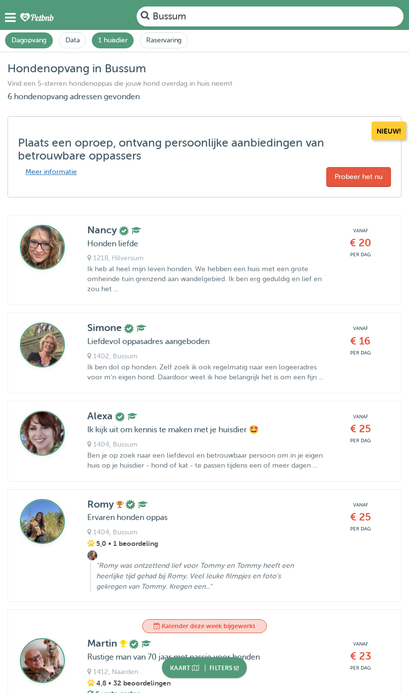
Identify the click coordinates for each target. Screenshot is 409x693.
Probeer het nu (359, 176)
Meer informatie (51, 171)
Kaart (181, 668)
